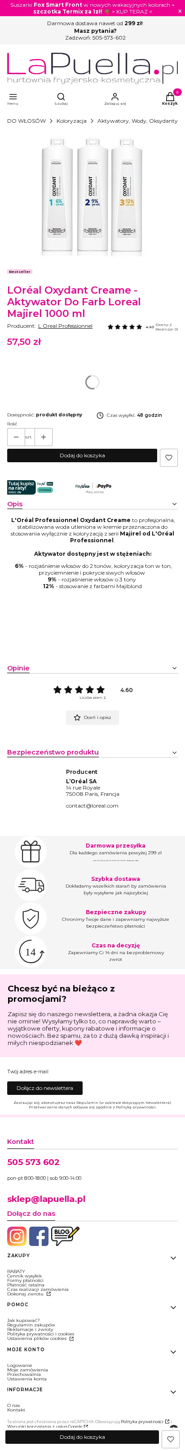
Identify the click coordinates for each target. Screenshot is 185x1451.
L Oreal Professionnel (65, 325)
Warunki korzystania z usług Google (44, 1426)
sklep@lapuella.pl (46, 1199)
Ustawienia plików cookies (37, 1338)
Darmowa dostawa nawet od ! (95, 23)
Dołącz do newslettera (45, 1088)
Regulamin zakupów (31, 1325)
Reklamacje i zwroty (30, 1329)
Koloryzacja (72, 120)
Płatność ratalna (25, 1285)
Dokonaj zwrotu (26, 1294)
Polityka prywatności (142, 1421)
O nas (13, 1405)
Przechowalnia (24, 1374)
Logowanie (19, 1365)
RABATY (16, 1271)
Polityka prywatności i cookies (40, 1334)
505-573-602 (109, 37)
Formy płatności (25, 1280)
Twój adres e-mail (27, 1072)
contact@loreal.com (92, 805)
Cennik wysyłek (24, 1276)
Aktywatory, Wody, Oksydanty (137, 120)
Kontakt (16, 1410)
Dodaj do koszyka (82, 455)
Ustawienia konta (27, 1379)
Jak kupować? (23, 1320)
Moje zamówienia (27, 1370)
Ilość (12, 424)
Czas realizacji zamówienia (38, 1289)
